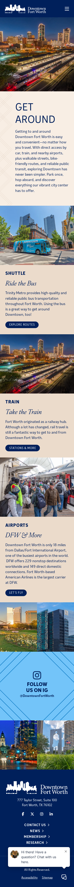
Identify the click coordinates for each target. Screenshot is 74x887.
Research (35, 842)
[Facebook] (23, 814)
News (35, 830)
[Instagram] (42, 814)
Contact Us (35, 824)
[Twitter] (32, 814)
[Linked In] (51, 814)
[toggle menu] (67, 8)
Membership (35, 836)
